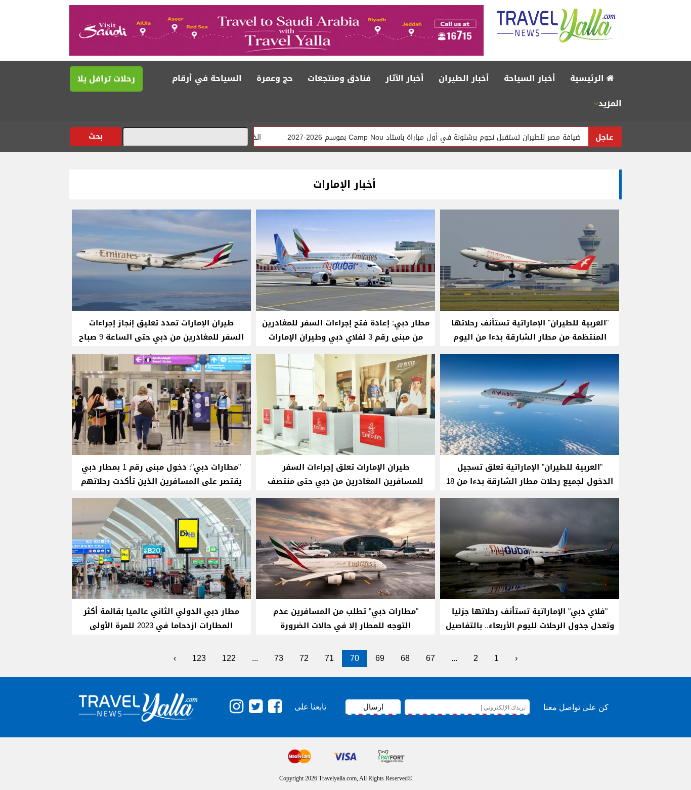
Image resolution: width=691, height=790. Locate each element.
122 (229, 658)
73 (278, 658)
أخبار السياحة (529, 78)
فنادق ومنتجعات (339, 78)
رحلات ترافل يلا (106, 79)
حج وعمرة (274, 78)
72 (304, 658)
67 (430, 658)
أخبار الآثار (404, 78)
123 (199, 658)
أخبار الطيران (464, 78)
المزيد (610, 103)
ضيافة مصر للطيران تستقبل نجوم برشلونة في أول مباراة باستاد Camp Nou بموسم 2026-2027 (467, 137)
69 (379, 658)
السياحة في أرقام (207, 78)
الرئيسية (588, 78)
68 (405, 658)
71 (329, 658)
